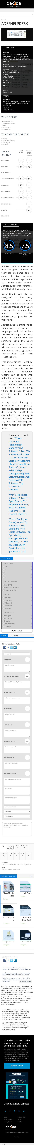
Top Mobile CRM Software (16, 486)
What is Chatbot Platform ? (17, 509)
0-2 (18, 577)
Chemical (18, 621)
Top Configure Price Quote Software (17, 528)
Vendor (20, 1122)
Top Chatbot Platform (18, 512)
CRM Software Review (7, 864)
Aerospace (18, 616)
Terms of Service (8, 1119)
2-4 (18, 575)
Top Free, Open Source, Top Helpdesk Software (20, 501)
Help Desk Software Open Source (23, 864)
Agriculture (18, 618)
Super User (18, 600)
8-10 (18, 567)
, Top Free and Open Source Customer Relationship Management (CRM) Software (19, 470)
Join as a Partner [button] (17, 1066)
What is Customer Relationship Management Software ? (16, 445)
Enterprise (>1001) (18, 590)
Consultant (18, 606)
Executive (18, 608)
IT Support (18, 603)
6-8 (18, 569)
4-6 (18, 572)
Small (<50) (18, 585)
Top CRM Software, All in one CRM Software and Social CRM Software (19, 456)
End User (18, 598)
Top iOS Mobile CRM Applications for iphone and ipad (18, 546)
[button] (5, 647)
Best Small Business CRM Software (19, 480)
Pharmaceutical (18, 624)
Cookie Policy (21, 1117)
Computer (18, 626)
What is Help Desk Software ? (18, 496)
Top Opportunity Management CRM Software (20, 536)
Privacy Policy (8, 1122)
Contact (20, 1119)
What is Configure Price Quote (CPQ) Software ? (18, 522)
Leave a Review (13, 636)
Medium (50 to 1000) (18, 587)
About (5, 1117)
